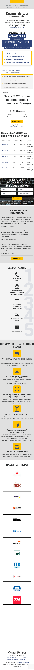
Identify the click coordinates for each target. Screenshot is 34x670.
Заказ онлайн (24, 5)
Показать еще (17, 258)
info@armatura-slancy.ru (17, 27)
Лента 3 (4, 168)
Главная (8, 5)
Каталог (15, 5)
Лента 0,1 (5, 145)
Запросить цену (17, 121)
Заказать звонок (17, 2)
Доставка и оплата (13, 7)
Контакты (24, 7)
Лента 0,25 (5, 156)
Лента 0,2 (5, 150)
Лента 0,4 (5, 162)
